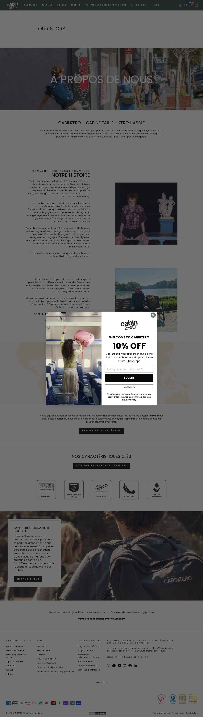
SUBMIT (129, 378)
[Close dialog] (153, 315)
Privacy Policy (129, 399)
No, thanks (129, 387)
